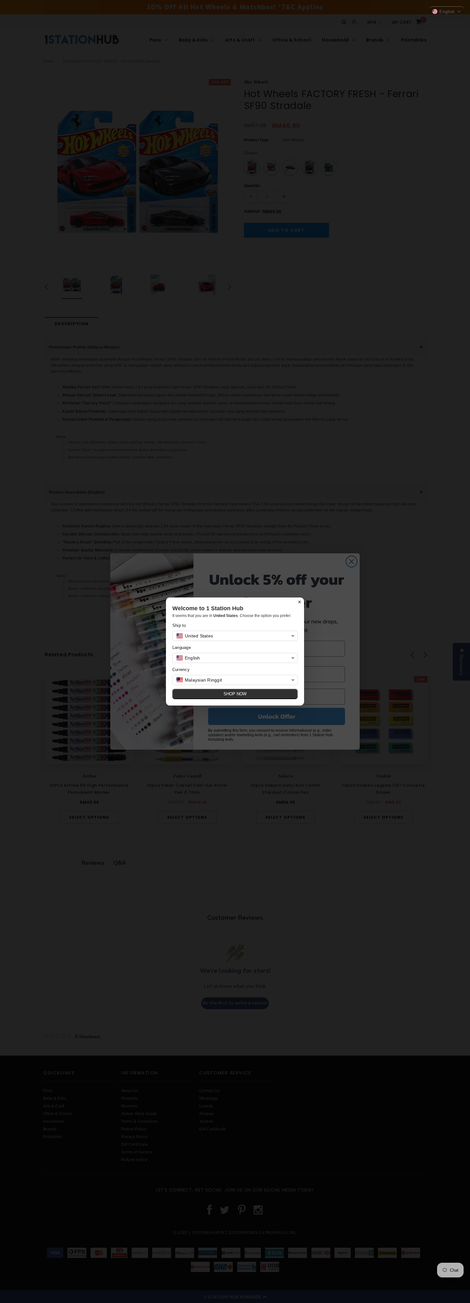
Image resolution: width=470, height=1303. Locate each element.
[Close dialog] (299, 602)
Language (181, 647)
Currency (181, 669)
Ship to (179, 625)
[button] (447, 11)
